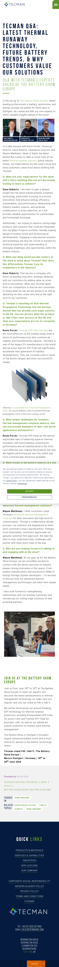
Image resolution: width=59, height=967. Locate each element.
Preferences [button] (22, 484)
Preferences (29, 497)
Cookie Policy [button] (11, 481)
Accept (29, 491)
